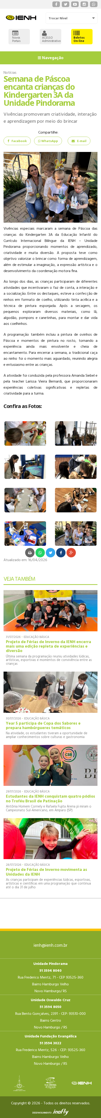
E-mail (81, 141)
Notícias (10, 73)
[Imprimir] (30, 552)
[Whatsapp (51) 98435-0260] (93, 4)
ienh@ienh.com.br (50, 945)
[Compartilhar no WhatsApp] (40, 552)
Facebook (19, 141)
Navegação (52, 57)
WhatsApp (49, 141)
